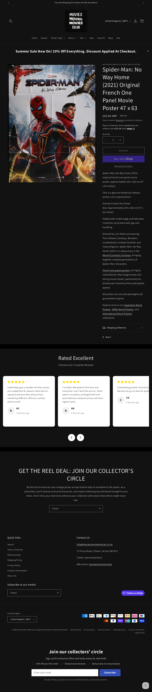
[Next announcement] (143, 3)
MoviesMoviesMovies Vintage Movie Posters (35, 630)
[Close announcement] (148, 51)
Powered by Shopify (60, 630)
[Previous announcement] (8, 3)
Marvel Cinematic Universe (117, 255)
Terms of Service (15, 549)
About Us (11, 575)
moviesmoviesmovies (100, 564)
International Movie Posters (117, 313)
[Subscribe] (99, 508)
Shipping (119, 120)
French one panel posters (116, 270)
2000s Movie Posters (122, 309)
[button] (10, 21)
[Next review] (80, 437)
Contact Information (17, 570)
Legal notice (140, 633)
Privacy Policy (13, 565)
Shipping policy (119, 630)
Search (10, 544)
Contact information (137, 630)
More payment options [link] (123, 166)
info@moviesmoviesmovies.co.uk (95, 544)
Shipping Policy (14, 560)
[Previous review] (71, 437)
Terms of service (104, 630)
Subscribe (110, 672)
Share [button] (108, 337)
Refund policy (14, 555)
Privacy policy (89, 630)
